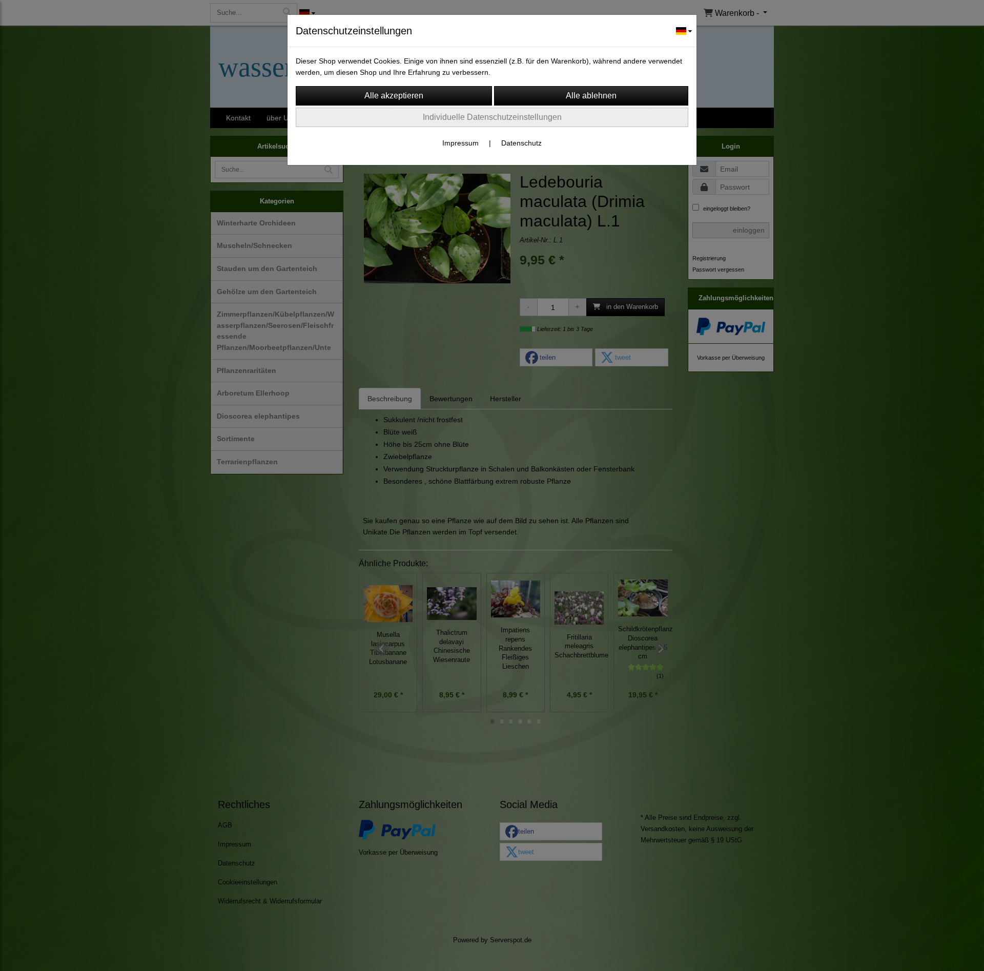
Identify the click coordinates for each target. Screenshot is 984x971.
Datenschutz (521, 143)
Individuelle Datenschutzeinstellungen (492, 117)
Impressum (460, 143)
